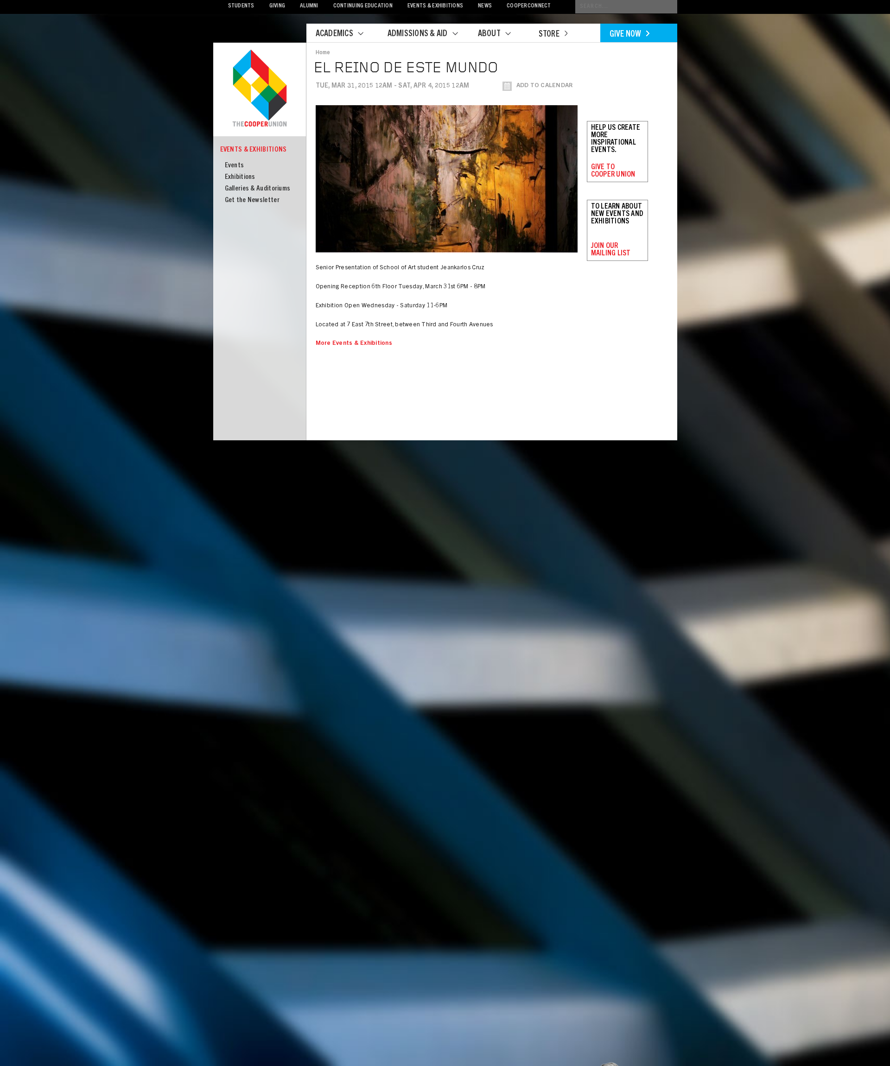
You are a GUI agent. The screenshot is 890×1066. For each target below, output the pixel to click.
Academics (334, 34)
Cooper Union (259, 89)
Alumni (309, 6)
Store (549, 35)
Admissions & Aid (418, 34)
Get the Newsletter (252, 200)
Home (323, 53)
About (489, 34)
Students (241, 6)
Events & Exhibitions (435, 6)
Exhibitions (240, 177)
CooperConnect (529, 6)
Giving (277, 6)
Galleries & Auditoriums (258, 188)
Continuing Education (363, 6)
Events (234, 165)
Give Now (626, 35)
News (485, 6)
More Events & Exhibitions (354, 344)
